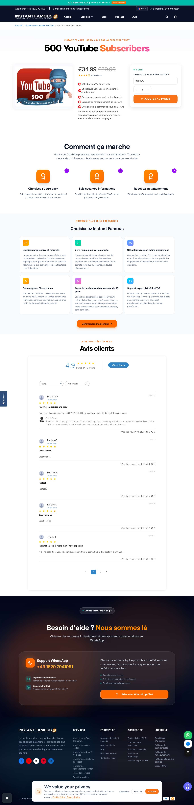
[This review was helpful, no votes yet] (147, 431)
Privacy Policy (73, 797)
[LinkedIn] (51, 761)
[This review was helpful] (147, 496)
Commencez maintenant (95, 323)
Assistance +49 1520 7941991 (30, 8)
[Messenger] (188, 744)
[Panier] (188, 752)
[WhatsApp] (188, 735)
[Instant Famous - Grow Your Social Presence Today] (36, 16)
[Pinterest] (43, 761)
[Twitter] (36, 761)
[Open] (7, 798)
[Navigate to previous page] (86, 571)
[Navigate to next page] (107, 571)
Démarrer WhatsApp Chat (137, 694)
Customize (124, 791)
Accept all (152, 791)
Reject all (138, 791)
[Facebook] (21, 761)
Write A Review (118, 365)
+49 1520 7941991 (55, 666)
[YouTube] (29, 761)
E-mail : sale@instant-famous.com (71, 8)
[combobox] (51, 383)
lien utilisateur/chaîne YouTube (151, 74)
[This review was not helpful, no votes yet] (152, 431)
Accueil (18, 25)
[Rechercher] (167, 17)
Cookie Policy (59, 797)
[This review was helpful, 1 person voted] (147, 464)
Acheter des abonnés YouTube (39, 25)
